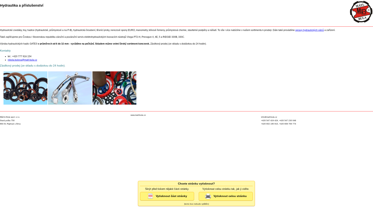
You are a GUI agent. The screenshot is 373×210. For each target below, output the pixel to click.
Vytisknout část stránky (170, 195)
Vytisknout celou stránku (229, 196)
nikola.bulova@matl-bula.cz (22, 60)
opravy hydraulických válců (309, 30)
